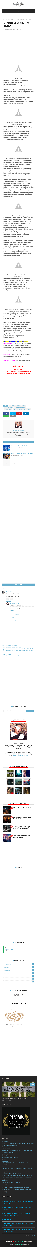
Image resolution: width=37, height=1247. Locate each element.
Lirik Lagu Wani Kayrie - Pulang (11, 1182)
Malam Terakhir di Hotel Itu (10, 1157)
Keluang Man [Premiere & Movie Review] (22, 818)
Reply (7, 599)
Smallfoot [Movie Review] (19, 446)
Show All (4, 1193)
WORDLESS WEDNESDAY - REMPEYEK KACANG (15, 1163)
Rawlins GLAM (8, 29)
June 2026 (18, 970)
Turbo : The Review (16, 461)
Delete (11, 599)
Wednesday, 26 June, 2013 (12, 593)
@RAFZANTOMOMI (7, 1180)
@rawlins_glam (9, 949)
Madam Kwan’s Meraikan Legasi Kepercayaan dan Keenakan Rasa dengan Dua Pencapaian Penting (17, 1176)
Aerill (3, 1166)
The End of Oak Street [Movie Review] (14, 1098)
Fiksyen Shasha (6, 1156)
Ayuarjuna (5, 1142)
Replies (9, 601)
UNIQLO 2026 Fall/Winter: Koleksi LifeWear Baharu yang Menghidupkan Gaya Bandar (18, 1144)
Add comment (11, 621)
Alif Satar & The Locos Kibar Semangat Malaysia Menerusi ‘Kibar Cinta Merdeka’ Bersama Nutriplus (16, 1188)
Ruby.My (4, 1186)
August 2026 (18, 964)
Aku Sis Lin (5, 1161)
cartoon (11, 405)
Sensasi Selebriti (6, 1149)
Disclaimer (25, 1245)
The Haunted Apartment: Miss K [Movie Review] (22, 827)
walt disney (11, 19)
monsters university (20, 407)
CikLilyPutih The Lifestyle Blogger (11, 1173)
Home (5, 19)
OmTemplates (19, 1242)
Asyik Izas (9, 592)
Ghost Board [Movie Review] (23, 808)
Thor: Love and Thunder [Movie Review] (21, 836)
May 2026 (18, 973)
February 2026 (18, 982)
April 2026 (18, 976)
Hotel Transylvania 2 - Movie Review (22, 453)
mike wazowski (9, 407)
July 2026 (18, 967)
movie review (8, 409)
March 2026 (18, 979)
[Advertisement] (18, 46)
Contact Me (17, 1245)
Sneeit (33, 1235)
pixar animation (18, 409)
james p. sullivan (20, 405)
